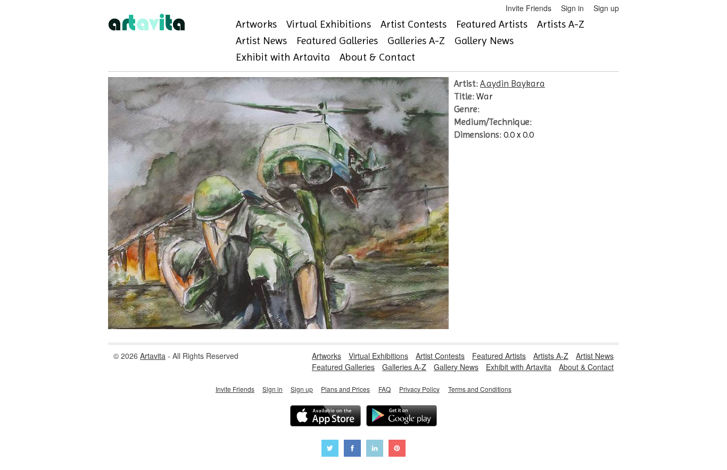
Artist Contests (414, 24)
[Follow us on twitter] (329, 449)
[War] (278, 326)
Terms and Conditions (479, 388)
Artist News (261, 41)
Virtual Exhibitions (328, 24)
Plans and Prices (345, 388)
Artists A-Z (560, 24)
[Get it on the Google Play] (401, 417)
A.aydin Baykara (512, 83)
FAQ (384, 388)
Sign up (606, 8)
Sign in (572, 8)
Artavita (153, 355)
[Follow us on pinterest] (397, 449)
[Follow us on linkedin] (374, 449)
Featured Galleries (337, 41)
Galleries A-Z (416, 41)
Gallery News (484, 41)
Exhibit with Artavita (283, 57)
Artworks (256, 24)
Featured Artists (491, 24)
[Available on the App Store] (325, 417)
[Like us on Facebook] (352, 449)
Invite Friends (528, 8)
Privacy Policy (419, 388)
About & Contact (377, 57)
